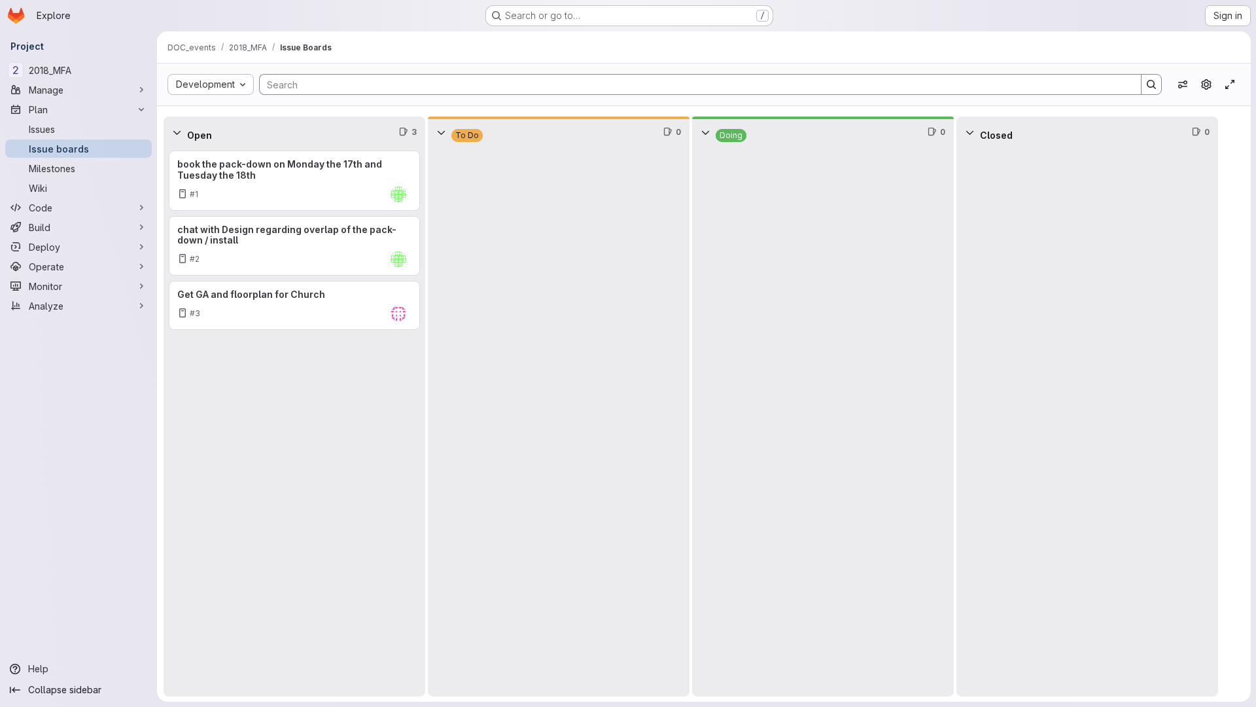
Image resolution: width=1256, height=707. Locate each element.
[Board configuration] (1206, 84)
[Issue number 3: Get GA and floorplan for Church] (294, 305)
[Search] (1151, 84)
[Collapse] (176, 132)
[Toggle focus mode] (1229, 84)
